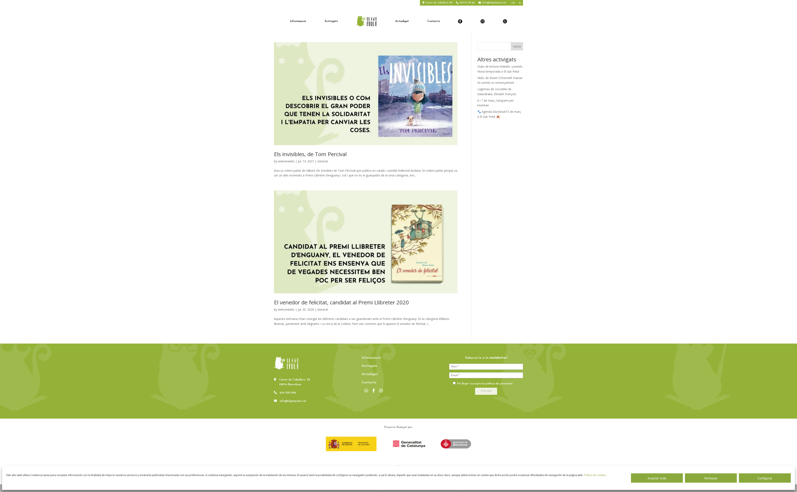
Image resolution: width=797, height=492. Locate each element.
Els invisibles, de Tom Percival (310, 154)
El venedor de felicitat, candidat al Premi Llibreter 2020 (341, 302)
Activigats (331, 21)
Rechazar (711, 478)
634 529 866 (288, 392)
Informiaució (298, 21)
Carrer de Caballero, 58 (439, 2)
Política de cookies (595, 475)
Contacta (433, 21)
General (322, 161)
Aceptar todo (657, 478)
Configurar (764, 478)
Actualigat (402, 21)
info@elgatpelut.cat (494, 2)
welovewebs (286, 161)
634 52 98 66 (467, 2)
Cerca (517, 46)
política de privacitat (499, 383)
